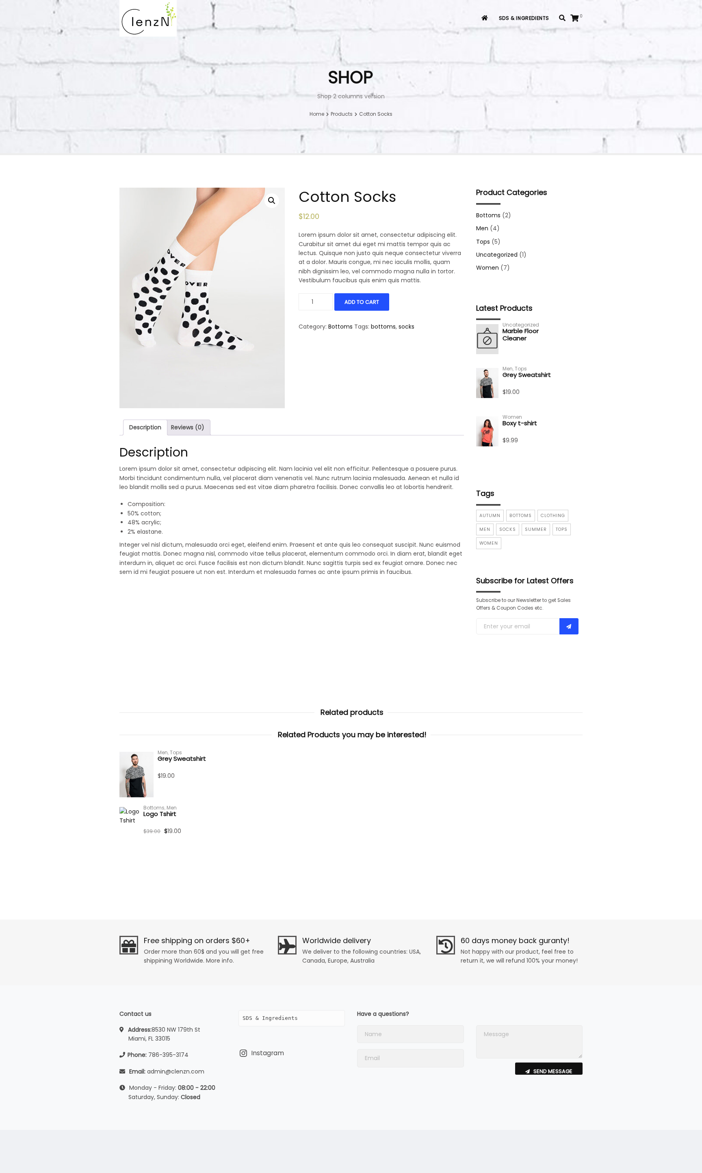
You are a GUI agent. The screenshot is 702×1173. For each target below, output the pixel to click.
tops (562, 529)
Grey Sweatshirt (527, 374)
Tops (483, 242)
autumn (489, 516)
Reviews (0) (187, 427)
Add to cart (361, 302)
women (488, 543)
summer (536, 529)
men (484, 529)
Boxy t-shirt (520, 423)
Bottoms (340, 326)
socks (406, 326)
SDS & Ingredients (524, 18)
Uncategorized (497, 255)
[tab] (145, 427)
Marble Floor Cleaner (521, 334)
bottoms (383, 326)
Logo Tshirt (159, 813)
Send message (552, 1071)
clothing (553, 516)
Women (487, 268)
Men (482, 228)
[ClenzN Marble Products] (148, 18)
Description (145, 427)
